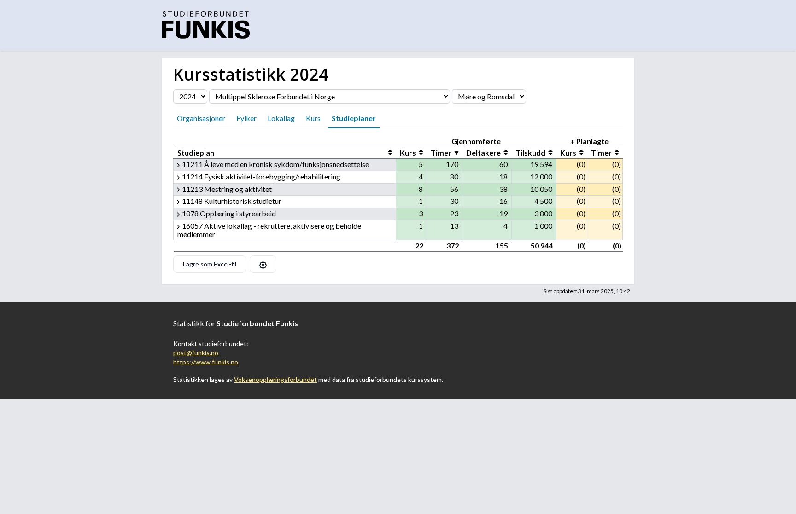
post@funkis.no (195, 353)
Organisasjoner (201, 118)
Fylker (246, 118)
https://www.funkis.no (205, 362)
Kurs (313, 118)
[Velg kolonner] (263, 264)
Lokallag (281, 118)
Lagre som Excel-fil (209, 264)
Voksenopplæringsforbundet (275, 379)
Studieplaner (354, 118)
